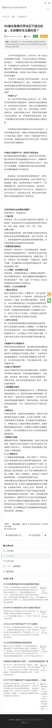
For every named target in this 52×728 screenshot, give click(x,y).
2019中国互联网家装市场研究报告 (17, 642)
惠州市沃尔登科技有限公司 (32, 719)
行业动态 (21, 16)
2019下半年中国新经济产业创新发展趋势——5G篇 (24, 680)
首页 (13, 16)
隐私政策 (9, 571)
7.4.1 (26, 722)
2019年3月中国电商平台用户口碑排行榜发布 (22, 607)
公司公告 (9, 561)
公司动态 (9, 550)
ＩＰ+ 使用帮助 (12, 566)
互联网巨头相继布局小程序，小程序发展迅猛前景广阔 (25, 661)
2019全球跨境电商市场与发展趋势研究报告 (21, 584)
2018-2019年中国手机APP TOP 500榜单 (20, 624)
